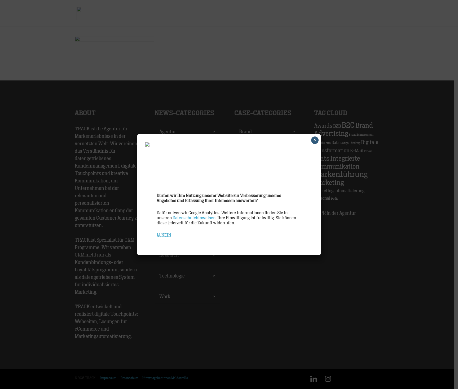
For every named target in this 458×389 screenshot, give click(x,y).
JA (159, 235)
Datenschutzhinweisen (194, 218)
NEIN (166, 235)
